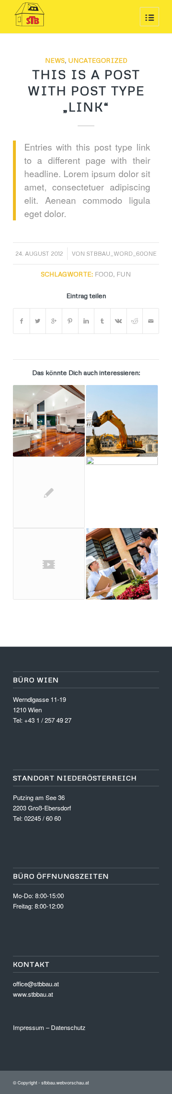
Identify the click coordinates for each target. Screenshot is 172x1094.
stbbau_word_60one (121, 253)
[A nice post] (49, 421)
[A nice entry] (122, 421)
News (55, 60)
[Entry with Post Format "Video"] (49, 564)
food (104, 274)
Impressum (28, 1027)
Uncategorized (97, 60)
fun (123, 274)
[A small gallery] (122, 492)
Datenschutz (68, 1027)
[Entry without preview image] (49, 492)
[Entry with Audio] (122, 564)
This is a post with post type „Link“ (86, 90)
